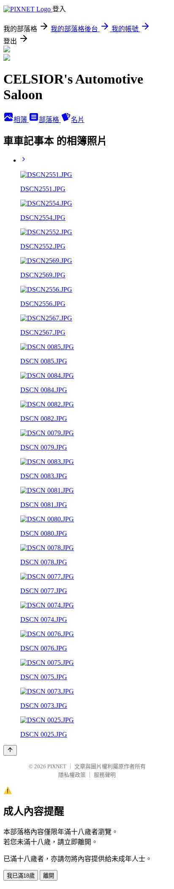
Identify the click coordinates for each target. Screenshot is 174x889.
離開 (48, 876)
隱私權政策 (72, 775)
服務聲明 (105, 775)
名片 (77, 119)
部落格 (50, 119)
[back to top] (10, 750)
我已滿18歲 (21, 876)
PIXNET (56, 766)
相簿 (21, 119)
